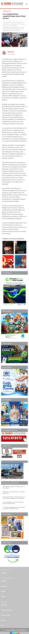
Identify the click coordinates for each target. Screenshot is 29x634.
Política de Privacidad (6, 610)
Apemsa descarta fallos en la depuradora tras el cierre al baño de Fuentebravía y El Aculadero (14, 497)
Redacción (11, 52)
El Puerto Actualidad (10, 630)
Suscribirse (4, 572)
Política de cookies (5, 615)
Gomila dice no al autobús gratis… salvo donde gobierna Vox (14, 492)
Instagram (3, 586)
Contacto (3, 620)
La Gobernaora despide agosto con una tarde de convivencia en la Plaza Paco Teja (14, 507)
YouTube (3, 591)
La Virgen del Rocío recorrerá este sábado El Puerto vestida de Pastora (13, 502)
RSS (2, 625)
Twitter (3, 596)
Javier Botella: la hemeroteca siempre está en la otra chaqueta (14, 487)
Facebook (3, 581)
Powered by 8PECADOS (21, 630)
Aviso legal (3, 605)
